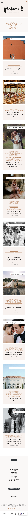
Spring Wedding (18, 348)
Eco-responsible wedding (14, 479)
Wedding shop (20, 504)
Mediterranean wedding (13, 159)
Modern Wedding (14, 472)
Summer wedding (9, 108)
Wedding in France (13, 109)
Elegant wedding (9, 301)
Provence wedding (18, 108)
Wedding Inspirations (14, 391)
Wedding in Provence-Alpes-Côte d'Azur (13, 158)
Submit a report (12, 504)
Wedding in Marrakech (14, 480)
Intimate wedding (14, 475)
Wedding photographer (14, 497)
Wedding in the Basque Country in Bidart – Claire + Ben (14, 69)
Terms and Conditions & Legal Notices (17, 505)
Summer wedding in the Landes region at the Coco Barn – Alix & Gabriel (14, 441)
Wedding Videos (10, 209)
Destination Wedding (14, 468)
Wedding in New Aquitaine (14, 436)
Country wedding (14, 477)
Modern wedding (10, 160)
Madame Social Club (9, 62)
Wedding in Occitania (10, 110)
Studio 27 (10, 514)
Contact (14, 506)
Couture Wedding (9, 153)
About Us (5, 504)
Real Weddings (19, 110)
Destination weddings (14, 151)
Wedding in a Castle (13, 203)
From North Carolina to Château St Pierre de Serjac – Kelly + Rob (14, 354)
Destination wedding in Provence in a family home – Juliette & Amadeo (14, 309)
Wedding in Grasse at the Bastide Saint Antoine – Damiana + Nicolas (14, 164)
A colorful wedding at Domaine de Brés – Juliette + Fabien (14, 114)
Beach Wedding (18, 62)
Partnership (4, 505)
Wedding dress (14, 496)
